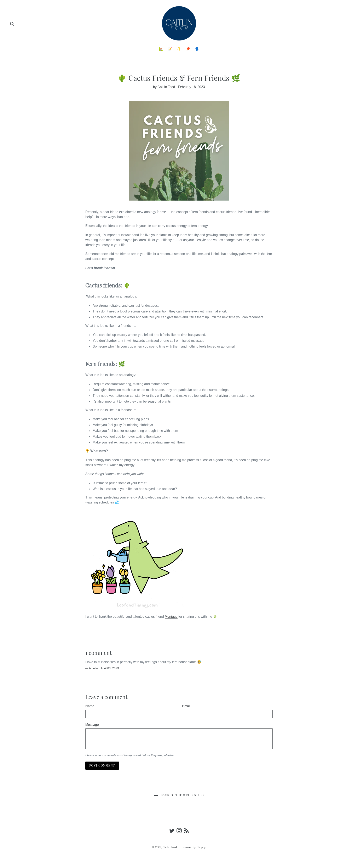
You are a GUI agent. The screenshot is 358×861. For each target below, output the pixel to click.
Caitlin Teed (170, 847)
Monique (171, 616)
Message (92, 724)
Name (89, 706)
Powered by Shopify (194, 847)
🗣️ (197, 49)
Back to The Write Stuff (182, 795)
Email (186, 706)
